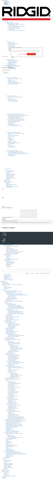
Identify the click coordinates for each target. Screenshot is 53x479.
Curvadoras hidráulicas (12, 360)
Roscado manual (11, 344)
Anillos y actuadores (11, 45)
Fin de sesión (6, 288)
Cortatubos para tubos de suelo (13, 369)
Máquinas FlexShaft (11, 67)
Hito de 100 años (9, 187)
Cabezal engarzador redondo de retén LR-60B (16, 119)
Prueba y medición (11, 29)
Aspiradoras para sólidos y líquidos (12, 150)
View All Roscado (11, 341)
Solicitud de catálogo (7, 465)
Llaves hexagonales (11, 388)
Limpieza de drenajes (9, 59)
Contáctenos (6, 1)
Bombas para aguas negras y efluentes (14, 437)
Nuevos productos (7, 457)
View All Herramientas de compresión (14, 305)
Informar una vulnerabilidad (8, 279)
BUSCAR (4, 218)
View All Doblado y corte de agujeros (14, 355)
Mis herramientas (9, 171)
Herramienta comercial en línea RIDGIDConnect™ (16, 30)
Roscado (9, 79)
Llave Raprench (11, 386)
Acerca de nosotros (7, 182)
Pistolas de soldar (11, 409)
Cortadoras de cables (11, 122)
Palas (9, 144)
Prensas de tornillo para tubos (13, 363)
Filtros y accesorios (11, 154)
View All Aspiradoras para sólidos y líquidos (15, 151)
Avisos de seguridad (9, 263)
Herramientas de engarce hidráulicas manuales (16, 116)
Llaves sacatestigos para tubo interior (14, 383)
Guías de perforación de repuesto (13, 142)
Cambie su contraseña (8, 287)
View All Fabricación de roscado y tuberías (15, 78)
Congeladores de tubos (12, 406)
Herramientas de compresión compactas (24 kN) (16, 308)
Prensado (7, 41)
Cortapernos (10, 138)
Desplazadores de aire (12, 155)
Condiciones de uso (7, 278)
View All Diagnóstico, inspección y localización (15, 24)
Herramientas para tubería (12, 359)
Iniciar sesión (8, 266)
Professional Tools (7, 3)
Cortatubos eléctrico (11, 413)
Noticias (7, 183)
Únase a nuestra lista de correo (11, 184)
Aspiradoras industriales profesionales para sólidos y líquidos (18, 153)
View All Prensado (11, 42)
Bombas (9, 134)
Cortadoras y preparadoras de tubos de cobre (15, 416)
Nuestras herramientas (8, 245)
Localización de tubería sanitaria (13, 27)
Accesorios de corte (11, 46)
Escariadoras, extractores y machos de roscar (15, 367)
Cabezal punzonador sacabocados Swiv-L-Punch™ (16, 120)
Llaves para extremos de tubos (13, 385)
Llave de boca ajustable (12, 389)
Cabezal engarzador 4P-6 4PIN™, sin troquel (15, 118)
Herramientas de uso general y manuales (13, 132)
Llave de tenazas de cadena (13, 392)
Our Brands (6, 4)
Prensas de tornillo (11, 136)
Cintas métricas (10, 145)
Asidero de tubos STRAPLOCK (13, 135)
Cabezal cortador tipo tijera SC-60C (14, 121)
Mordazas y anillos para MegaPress (12, 319)
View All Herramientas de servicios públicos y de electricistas (18, 115)
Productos (3, 289)
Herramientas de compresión (13, 43)
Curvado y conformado (10, 397)
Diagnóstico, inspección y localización (12, 23)
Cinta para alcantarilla (11, 327)
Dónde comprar (6, 180)
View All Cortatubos (13, 372)
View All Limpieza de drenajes (13, 60)
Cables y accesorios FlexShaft (13, 336)
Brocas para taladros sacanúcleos (13, 358)
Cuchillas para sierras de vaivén (13, 357)
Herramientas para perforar (12, 356)
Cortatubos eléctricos (11, 370)
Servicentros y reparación (10, 173)
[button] (26, 0)
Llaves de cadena (11, 390)
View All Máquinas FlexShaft (13, 334)
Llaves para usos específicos (13, 395)
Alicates (9, 140)
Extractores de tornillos (12, 141)
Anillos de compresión (9, 318)
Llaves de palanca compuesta (13, 391)
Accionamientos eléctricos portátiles (14, 343)
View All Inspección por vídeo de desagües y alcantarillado (17, 294)
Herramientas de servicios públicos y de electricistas (14, 114)
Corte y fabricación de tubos (10, 365)
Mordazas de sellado (11, 44)
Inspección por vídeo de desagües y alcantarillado (16, 26)
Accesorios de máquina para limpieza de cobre (16, 417)
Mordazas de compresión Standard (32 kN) (15, 311)
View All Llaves (10, 381)
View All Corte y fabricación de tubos (14, 366)
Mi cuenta (3, 285)
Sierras (9, 368)
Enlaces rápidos (7, 260)
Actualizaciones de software (8, 467)
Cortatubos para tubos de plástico (13, 414)
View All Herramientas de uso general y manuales (16, 133)
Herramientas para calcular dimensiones (15, 125)
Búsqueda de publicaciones (8, 464)
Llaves (7, 380)
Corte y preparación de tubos (13, 101)
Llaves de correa (11, 393)
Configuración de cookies (8, 276)
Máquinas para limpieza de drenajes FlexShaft (16, 335)
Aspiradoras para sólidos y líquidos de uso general (16, 152)
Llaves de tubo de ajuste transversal (14, 387)
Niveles (9, 137)
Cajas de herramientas (12, 146)
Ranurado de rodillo (11, 80)
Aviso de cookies (7, 275)
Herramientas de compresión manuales (14, 47)
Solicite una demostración (8, 181)
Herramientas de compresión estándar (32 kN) (16, 307)
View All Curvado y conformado (13, 398)
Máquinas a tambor (11, 63)
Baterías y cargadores (9, 317)
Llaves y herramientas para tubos (11, 95)
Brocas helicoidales (11, 143)
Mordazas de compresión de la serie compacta (16, 313)
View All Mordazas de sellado (13, 310)
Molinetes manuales (11, 326)
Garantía (7, 172)
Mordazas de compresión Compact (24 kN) (15, 312)
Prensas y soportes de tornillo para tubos (15, 82)
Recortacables (10, 123)
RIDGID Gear (8, 185)
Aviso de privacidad (7, 274)
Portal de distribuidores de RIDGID (12, 186)
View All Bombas (11, 435)
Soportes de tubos (11, 364)
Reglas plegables (11, 139)
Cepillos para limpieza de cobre (13, 415)
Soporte (5, 169)
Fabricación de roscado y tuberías (11, 77)
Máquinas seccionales (12, 64)
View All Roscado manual (14, 345)
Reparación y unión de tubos (11, 404)
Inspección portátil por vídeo (13, 25)
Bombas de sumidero (11, 436)
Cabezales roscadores (14, 346)
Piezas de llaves (11, 396)
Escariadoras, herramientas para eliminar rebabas (16, 418)
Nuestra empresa (7, 254)
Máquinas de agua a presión (13, 66)
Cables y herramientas (12, 68)
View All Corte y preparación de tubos (14, 411)
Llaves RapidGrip (11, 384)
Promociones (8, 168)
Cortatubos (10, 371)
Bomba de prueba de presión (13, 408)
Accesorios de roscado (12, 352)
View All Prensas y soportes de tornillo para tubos (16, 362)
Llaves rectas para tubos (12, 382)
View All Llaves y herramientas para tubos (13, 379)
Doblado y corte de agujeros (13, 81)
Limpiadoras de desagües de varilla (14, 65)
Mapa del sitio (6, 277)
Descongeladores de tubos (12, 407)
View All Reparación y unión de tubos (14, 405)
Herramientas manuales (12, 61)
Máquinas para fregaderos (12, 62)
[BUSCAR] (29, 214)
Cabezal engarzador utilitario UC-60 (14, 117)
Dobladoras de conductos (12, 124)
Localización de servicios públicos (13, 28)
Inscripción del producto (10, 170)
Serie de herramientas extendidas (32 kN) (15, 306)
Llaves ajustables (11, 394)
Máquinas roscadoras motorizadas (14, 342)
